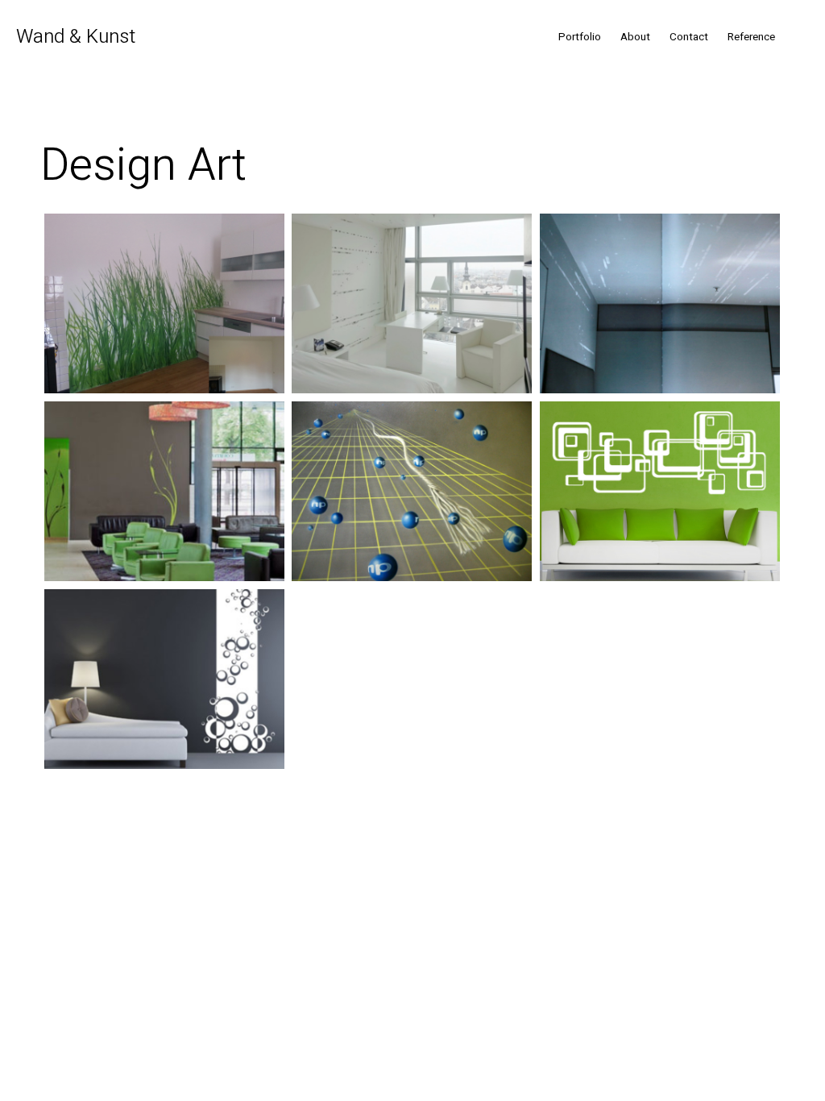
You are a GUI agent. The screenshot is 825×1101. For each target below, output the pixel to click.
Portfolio (579, 37)
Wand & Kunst (75, 37)
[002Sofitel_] (660, 303)
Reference (751, 37)
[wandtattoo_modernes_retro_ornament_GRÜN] (660, 491)
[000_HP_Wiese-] (164, 303)
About (635, 37)
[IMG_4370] (412, 491)
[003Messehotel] (164, 491)
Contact (689, 37)
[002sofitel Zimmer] (412, 303)
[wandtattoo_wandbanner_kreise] (164, 679)
